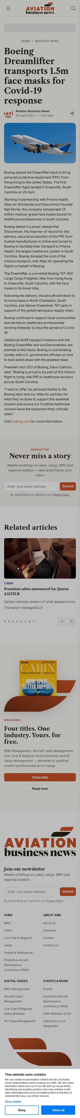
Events (47, 989)
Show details (13, 1101)
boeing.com (20, 421)
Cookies (48, 938)
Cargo (8, 945)
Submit (67, 486)
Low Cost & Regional (18, 938)
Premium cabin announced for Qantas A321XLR (36, 591)
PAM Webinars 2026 (57, 1013)
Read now (40, 788)
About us (49, 923)
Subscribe (40, 777)
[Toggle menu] (8, 8)
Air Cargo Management (19, 1021)
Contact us (50, 945)
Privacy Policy (61, 494)
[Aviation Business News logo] (40, 8)
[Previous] (62, 621)
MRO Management (17, 989)
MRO (7, 923)
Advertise (49, 930)
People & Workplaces (18, 952)
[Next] (72, 621)
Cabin (8, 583)
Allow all (58, 1110)
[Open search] (73, 8)
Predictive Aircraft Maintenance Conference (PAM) (16, 965)
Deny (22, 1110)
